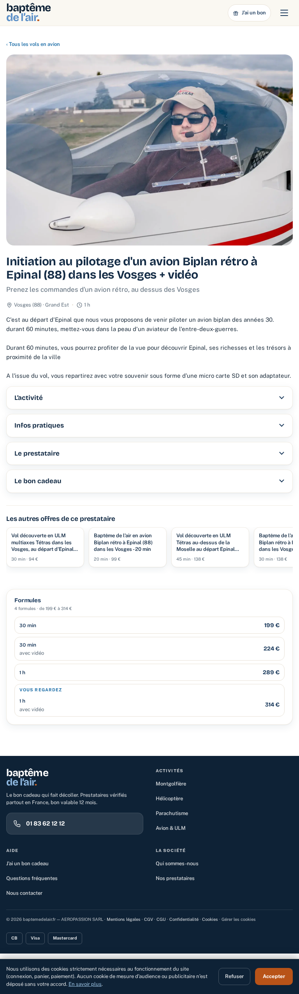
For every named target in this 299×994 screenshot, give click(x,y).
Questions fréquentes (32, 878)
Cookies (210, 919)
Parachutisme (172, 813)
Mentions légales (124, 919)
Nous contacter (24, 893)
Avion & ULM (171, 828)
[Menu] (284, 12)
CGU (161, 919)
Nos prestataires (175, 878)
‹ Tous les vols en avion (33, 44)
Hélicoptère (169, 798)
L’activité (28, 398)
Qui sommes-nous (177, 863)
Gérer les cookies (239, 919)
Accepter (274, 976)
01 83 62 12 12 (45, 823)
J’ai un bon (254, 13)
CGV (148, 919)
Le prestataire (37, 453)
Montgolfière (171, 784)
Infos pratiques (39, 425)
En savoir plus (85, 984)
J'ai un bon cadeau (27, 863)
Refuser (234, 976)
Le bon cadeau (38, 481)
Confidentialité (184, 919)
